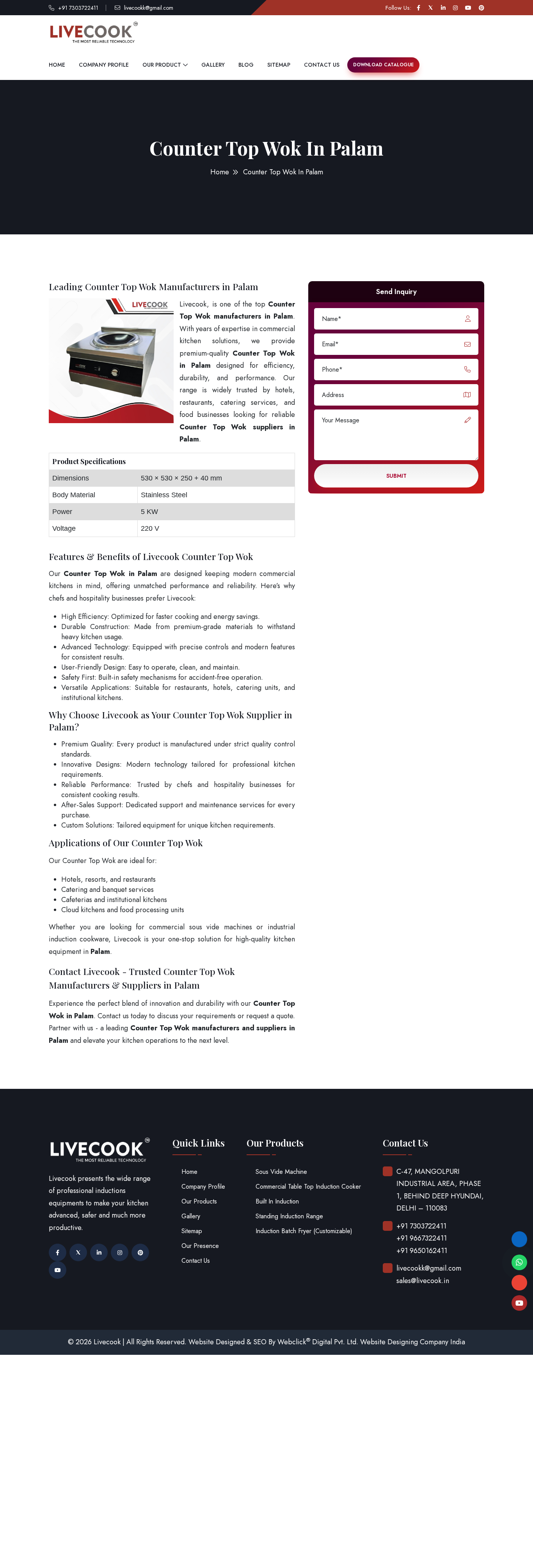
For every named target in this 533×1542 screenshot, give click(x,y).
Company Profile (104, 65)
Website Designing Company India (412, 1342)
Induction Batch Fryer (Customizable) (304, 1231)
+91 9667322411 (421, 1238)
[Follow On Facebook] (418, 8)
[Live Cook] (519, 1303)
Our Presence (200, 1246)
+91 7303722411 (78, 8)
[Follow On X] (431, 8)
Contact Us (321, 65)
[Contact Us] (519, 1236)
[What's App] (519, 1262)
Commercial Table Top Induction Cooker (308, 1186)
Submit (396, 476)
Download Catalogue (383, 64)
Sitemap (278, 65)
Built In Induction (277, 1201)
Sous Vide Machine (281, 1172)
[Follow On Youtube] (468, 8)
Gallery (213, 65)
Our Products (199, 1201)
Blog (246, 65)
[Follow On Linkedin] (443, 8)
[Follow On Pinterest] (481, 8)
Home (57, 65)
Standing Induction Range (289, 1216)
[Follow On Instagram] (455, 8)
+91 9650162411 (421, 1251)
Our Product (161, 65)
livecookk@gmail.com (148, 8)
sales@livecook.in (422, 1281)
